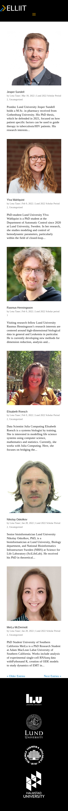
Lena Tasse (15, 96)
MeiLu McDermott (17, 627)
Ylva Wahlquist (15, 199)
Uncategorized (16, 99)
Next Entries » (52, 676)
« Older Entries (16, 676)
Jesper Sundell (15, 92)
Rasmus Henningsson (20, 307)
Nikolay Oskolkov (17, 519)
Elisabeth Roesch (17, 411)
